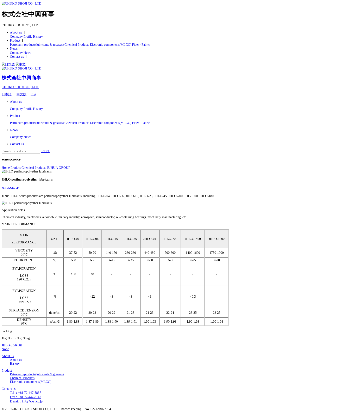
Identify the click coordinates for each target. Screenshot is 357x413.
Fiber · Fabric (141, 44)
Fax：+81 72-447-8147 (25, 397)
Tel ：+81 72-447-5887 (25, 392)
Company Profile (21, 36)
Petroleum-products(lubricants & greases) (37, 44)
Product (15, 40)
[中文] (21, 64)
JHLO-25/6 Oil (12, 345)
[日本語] (8, 64)
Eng (33, 94)
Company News (20, 52)
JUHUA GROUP (10, 188)
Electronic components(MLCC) (110, 44)
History (38, 36)
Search (45, 151)
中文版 (21, 94)
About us (16, 32)
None (5, 349)
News (14, 48)
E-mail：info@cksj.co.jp (26, 401)
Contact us (17, 56)
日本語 (7, 94)
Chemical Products (76, 44)
